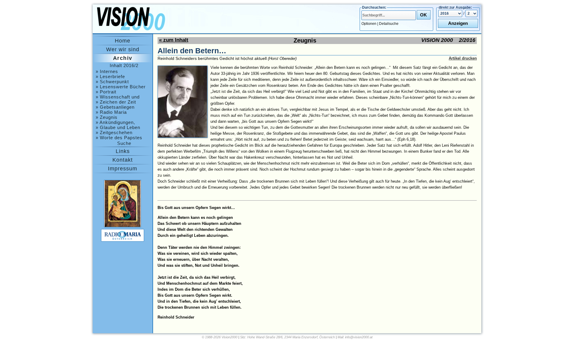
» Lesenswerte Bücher (121, 86)
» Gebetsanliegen (115, 107)
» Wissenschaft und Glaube (118, 96)
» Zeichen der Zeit (116, 101)
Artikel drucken (463, 58)
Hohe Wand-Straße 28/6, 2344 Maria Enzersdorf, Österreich (291, 337)
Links (123, 151)
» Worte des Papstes (119, 137)
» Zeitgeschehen (114, 132)
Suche (124, 143)
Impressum (122, 169)
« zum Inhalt (173, 40)
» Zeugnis (106, 117)
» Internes (107, 71)
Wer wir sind (122, 49)
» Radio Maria (111, 112)
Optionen (368, 24)
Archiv (122, 58)
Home (122, 41)
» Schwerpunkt (112, 81)
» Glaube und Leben (118, 127)
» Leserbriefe (110, 76)
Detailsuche (389, 24)
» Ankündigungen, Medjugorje (115, 122)
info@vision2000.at (359, 337)
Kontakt (122, 160)
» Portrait (106, 91)
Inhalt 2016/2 (124, 65)
